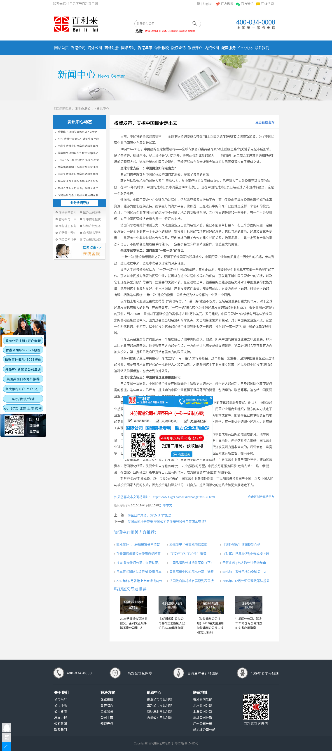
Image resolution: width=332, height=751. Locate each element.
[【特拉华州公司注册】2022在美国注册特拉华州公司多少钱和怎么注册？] (210, 605)
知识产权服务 (92, 226)
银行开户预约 (67, 232)
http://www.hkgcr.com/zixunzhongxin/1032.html (183, 497)
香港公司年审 (67, 219)
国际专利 (128, 48)
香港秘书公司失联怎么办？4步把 (77, 132)
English (207, 3)
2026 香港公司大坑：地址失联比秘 (78, 139)
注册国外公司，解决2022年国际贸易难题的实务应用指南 (248, 623)
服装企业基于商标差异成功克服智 (78, 181)
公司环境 (60, 705)
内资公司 (212, 48)
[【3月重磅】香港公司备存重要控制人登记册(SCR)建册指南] (172, 605)
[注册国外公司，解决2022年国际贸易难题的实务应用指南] (248, 605)
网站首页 (61, 48)
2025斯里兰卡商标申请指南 (188, 544)
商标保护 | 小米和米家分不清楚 (138, 544)
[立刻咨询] (168, 427)
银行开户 (195, 48)
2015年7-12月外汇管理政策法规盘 (245, 581)
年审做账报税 (187, 31)
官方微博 (227, 3)
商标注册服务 (67, 226)
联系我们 (262, 48)
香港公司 (78, 48)
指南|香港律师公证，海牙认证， (138, 563)
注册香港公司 (84, 108)
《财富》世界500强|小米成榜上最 (245, 554)
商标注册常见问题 (159, 711)
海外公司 (95, 48)
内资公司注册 (67, 239)
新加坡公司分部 (204, 730)
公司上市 (107, 717)
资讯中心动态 (80, 122)
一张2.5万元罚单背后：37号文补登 (78, 160)
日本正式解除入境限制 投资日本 (138, 572)
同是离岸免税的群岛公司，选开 (191, 572)
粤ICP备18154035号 (186, 743)
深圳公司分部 (202, 717)
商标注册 (111, 48)
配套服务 (228, 48)
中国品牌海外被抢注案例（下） (191, 563)
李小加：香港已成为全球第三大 (244, 572)
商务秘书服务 (92, 232)
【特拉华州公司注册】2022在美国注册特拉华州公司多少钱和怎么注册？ (210, 625)
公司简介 (60, 699)
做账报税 (161, 48)
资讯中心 (102, 108)
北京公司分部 (202, 705)
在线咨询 (267, 3)
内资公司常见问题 (159, 717)
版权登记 (178, 48)
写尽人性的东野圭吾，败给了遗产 (78, 188)
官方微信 (247, 3)
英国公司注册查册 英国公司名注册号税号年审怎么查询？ (168, 521)
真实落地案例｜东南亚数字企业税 (78, 167)
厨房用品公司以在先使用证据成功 (78, 153)
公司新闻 (60, 723)
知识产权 (107, 723)
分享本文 (166, 505)
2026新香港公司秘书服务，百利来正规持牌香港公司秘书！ (133, 623)
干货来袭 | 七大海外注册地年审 (244, 563)
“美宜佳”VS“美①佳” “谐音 (187, 554)
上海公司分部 (202, 711)
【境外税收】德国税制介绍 (241, 544)
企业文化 (245, 48)
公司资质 (60, 711)
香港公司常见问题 (159, 699)
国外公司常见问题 (159, 705)
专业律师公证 (92, 239)
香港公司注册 (153, 31)
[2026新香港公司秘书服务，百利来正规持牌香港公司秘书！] (133, 605)
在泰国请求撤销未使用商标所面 (138, 554)
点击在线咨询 (264, 122)
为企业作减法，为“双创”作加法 (149, 515)
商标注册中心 (170, 31)
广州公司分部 (202, 723)
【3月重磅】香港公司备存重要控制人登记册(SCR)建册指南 (172, 623)
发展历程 (60, 717)
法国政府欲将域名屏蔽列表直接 (191, 581)
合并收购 (107, 705)
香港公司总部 (202, 699)
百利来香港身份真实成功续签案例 (78, 146)
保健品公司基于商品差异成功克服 (78, 195)
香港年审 (145, 48)
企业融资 (107, 711)
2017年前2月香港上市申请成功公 (139, 581)
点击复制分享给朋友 (261, 496)
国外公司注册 (92, 212)
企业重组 (107, 699)
